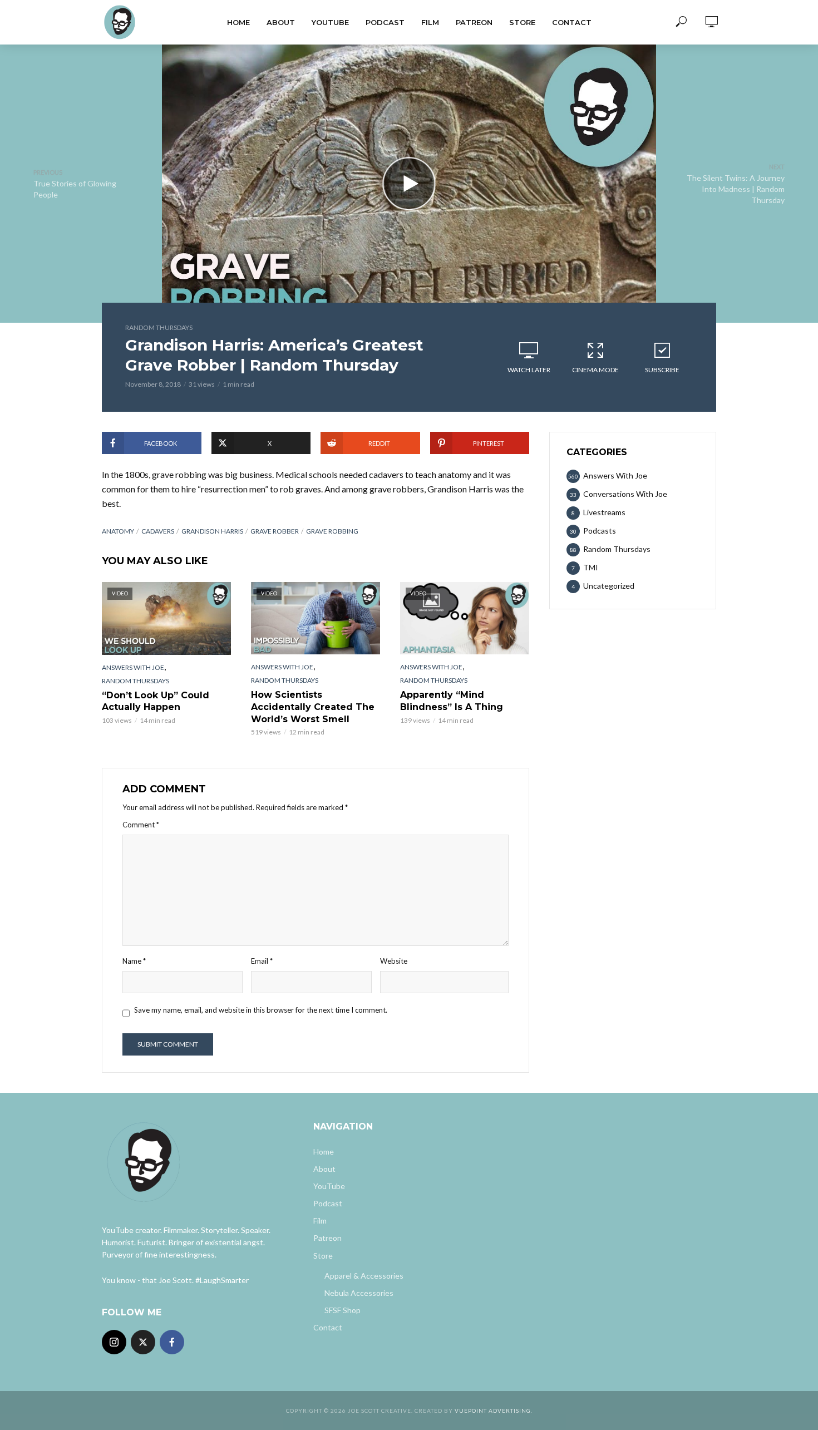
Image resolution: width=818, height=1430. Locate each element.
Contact (572, 22)
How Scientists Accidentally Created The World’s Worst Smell (312, 706)
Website (393, 960)
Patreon (474, 22)
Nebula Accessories (358, 1293)
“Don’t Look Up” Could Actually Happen (155, 701)
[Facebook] (172, 1342)
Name (134, 960)
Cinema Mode (595, 370)
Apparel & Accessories (363, 1275)
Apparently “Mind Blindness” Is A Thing (451, 700)
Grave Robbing (332, 531)
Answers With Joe (133, 667)
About (281, 22)
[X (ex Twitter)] (143, 1342)
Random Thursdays (159, 327)
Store (522, 22)
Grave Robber (274, 531)
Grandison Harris (212, 531)
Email (262, 960)
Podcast (385, 22)
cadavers (157, 531)
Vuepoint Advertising (493, 1410)
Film (430, 22)
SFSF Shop (342, 1310)
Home (238, 22)
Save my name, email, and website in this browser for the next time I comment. (260, 1009)
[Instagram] (114, 1342)
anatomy (118, 531)
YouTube (330, 22)
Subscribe (662, 370)
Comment (140, 824)
